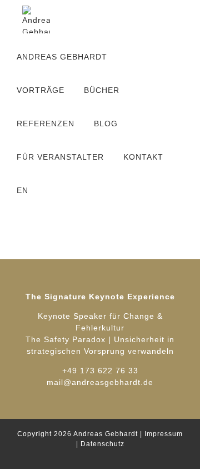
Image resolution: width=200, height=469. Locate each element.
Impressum (163, 434)
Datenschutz (102, 444)
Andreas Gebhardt (105, 434)
